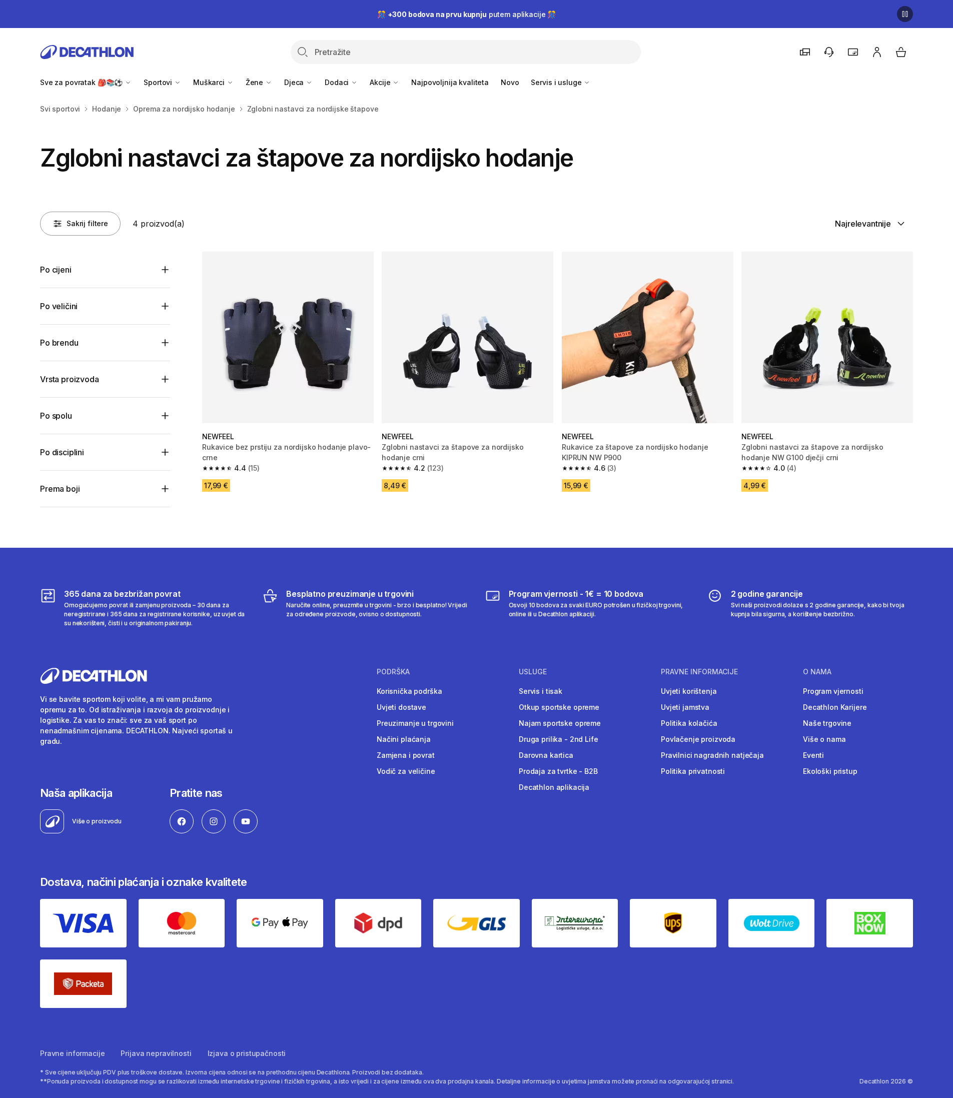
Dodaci (338, 82)
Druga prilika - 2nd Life (558, 739)
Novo (510, 82)
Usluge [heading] (533, 672)
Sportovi (159, 82)
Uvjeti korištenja (689, 691)
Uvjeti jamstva (685, 707)
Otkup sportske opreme (559, 707)
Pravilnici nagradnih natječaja (712, 755)
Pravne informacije (72, 1053)
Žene (255, 82)
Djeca (295, 82)
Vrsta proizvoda (69, 379)
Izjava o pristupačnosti (247, 1053)
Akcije (381, 82)
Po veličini (59, 306)
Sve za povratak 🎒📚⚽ (82, 82)
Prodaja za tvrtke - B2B (558, 771)
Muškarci (210, 82)
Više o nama (824, 739)
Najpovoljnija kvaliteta (450, 82)
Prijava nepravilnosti (156, 1053)
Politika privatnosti (693, 771)
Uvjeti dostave (401, 707)
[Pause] (905, 14)
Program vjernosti (833, 691)
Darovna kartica (546, 755)
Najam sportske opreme (560, 723)
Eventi (813, 755)
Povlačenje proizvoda (698, 739)
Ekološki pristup (830, 771)
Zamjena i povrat (406, 755)
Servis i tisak (540, 691)
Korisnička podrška (409, 691)
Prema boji (60, 489)
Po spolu (56, 416)
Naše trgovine (827, 723)
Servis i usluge (557, 82)
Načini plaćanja (404, 739)
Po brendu (59, 343)
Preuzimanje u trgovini (415, 723)
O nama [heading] (817, 672)
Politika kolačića (689, 723)
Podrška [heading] (393, 672)
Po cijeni (56, 270)
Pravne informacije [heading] (699, 672)
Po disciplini (62, 452)
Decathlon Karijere (834, 707)
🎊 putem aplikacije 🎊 (466, 14)
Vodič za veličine (406, 771)
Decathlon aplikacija (554, 787)
